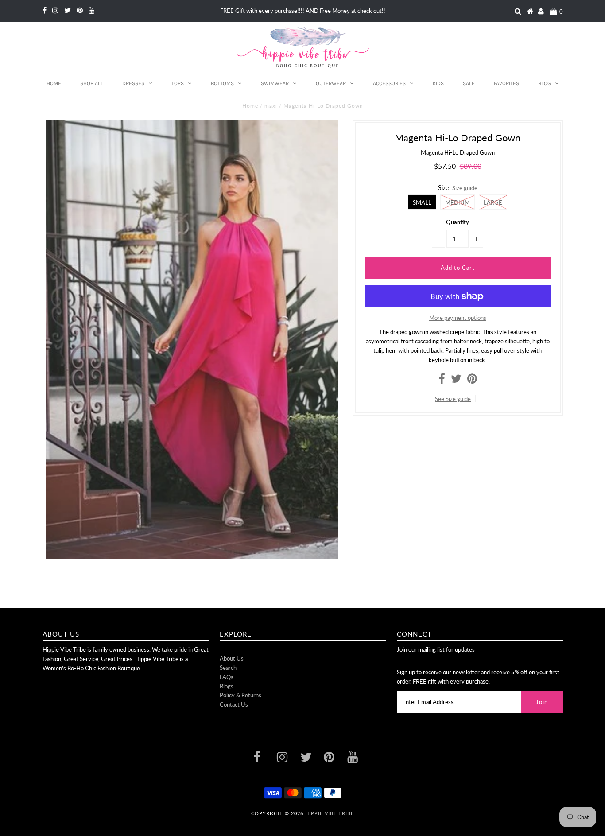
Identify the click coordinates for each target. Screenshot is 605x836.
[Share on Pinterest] (472, 380)
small (422, 202)
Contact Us (234, 704)
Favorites (506, 83)
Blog (544, 83)
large (493, 202)
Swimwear (275, 83)
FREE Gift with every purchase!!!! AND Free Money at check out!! (302, 10)
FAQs (226, 676)
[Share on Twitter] (456, 380)
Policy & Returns (240, 695)
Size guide (464, 187)
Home (54, 83)
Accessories (389, 83)
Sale (469, 83)
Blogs (226, 686)
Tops (177, 83)
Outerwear (331, 83)
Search (228, 667)
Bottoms (222, 83)
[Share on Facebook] (441, 380)
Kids (438, 83)
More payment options (457, 317)
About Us (232, 658)
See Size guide (453, 398)
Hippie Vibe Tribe (329, 813)
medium (457, 202)
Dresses (133, 83)
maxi (270, 105)
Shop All (91, 83)
